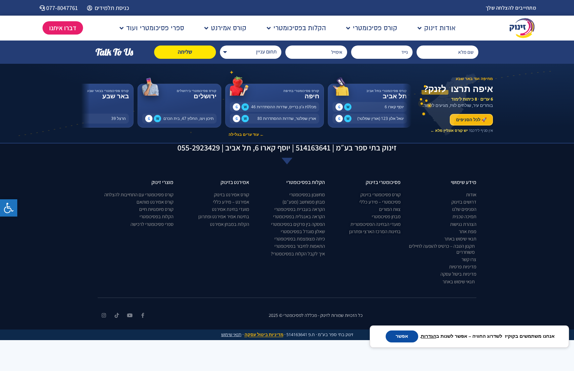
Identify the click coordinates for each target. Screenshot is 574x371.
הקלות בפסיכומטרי (305, 182)
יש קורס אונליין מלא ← (449, 130)
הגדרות (428, 336)
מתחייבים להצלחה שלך (511, 7)
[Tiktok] (116, 315)
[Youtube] (129, 315)
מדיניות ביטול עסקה (263, 334)
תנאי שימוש (231, 334)
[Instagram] (103, 315)
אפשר (402, 336)
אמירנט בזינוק (235, 182)
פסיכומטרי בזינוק (383, 182)
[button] (8, 208)
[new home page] (522, 28)
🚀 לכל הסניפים (471, 120)
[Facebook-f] (142, 315)
